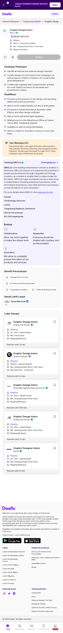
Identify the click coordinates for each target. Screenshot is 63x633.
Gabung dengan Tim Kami (41, 600)
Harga (33, 567)
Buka (55, 5)
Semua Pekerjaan (10, 21)
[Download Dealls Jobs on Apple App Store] (32, 540)
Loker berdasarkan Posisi (10, 560)
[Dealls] (7, 13)
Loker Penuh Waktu (10, 565)
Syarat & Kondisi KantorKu (42, 611)
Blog (33, 597)
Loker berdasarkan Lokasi (13, 555)
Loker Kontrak (8, 569)
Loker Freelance (9, 580)
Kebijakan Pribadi (38, 604)
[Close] (3, 5)
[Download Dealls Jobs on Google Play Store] (12, 540)
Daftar (55, 14)
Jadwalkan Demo (38, 563)
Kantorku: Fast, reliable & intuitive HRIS (45, 559)
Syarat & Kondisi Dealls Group (44, 607)
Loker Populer (8, 583)
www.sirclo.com (45, 192)
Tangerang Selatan (32, 21)
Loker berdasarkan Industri (13, 552)
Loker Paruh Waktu (10, 572)
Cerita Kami (36, 593)
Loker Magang (8, 576)
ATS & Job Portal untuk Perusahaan (41, 553)
